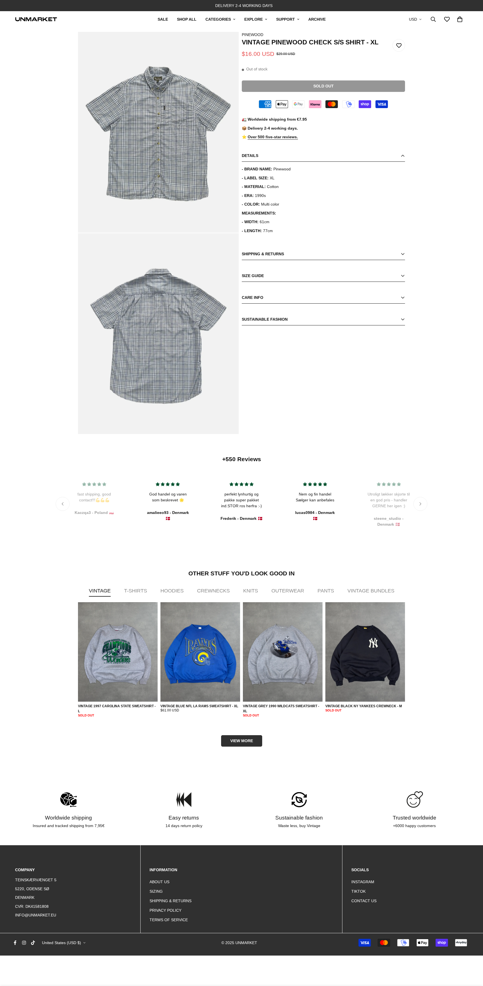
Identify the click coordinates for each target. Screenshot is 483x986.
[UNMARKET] (36, 19)
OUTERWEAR (287, 591)
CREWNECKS (213, 591)
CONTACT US (364, 901)
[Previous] (63, 504)
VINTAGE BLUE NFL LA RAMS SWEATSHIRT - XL (199, 706)
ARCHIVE (317, 19)
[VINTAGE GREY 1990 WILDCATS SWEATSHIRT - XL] (283, 652)
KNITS (250, 591)
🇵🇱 (94, 512)
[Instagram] (24, 942)
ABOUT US (159, 882)
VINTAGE (100, 591)
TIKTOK (358, 891)
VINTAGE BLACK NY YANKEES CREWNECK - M (363, 706)
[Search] (433, 19)
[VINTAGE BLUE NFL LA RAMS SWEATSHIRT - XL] (200, 652)
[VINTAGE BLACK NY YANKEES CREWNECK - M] (365, 652)
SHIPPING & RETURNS (170, 901)
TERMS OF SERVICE (169, 920)
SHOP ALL (186, 19)
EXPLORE (253, 19)
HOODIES (172, 591)
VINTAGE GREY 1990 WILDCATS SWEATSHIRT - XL (281, 708)
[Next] (420, 504)
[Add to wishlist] (398, 45)
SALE (163, 19)
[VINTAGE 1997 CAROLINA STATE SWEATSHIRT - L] (118, 652)
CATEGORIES (218, 19)
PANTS (326, 591)
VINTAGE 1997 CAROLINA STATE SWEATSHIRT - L (117, 708)
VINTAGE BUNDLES (370, 591)
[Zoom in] (227, 43)
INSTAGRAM (362, 882)
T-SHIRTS (135, 591)
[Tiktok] (33, 942)
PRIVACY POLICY (165, 910)
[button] (459, 19)
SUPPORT (285, 19)
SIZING (156, 891)
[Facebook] (15, 942)
